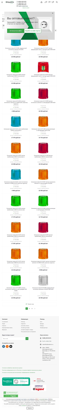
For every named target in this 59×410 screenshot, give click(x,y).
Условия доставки (25, 327)
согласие (23, 405)
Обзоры (42, 325)
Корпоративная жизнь (7, 327)
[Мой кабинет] (41, 2)
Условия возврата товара (27, 329)
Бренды (42, 323)
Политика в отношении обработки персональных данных (29, 370)
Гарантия (23, 323)
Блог (41, 321)
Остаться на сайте (16, 31)
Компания (4, 319)
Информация (24, 319)
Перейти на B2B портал (32, 31)
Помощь (23, 321)
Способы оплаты (25, 325)
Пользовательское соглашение (28, 331)
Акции (3, 323)
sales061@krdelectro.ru (47, 344)
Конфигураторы (44, 327)
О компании (5, 321)
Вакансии (4, 329)
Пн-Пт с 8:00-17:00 (23, 6)
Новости (4, 325)
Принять (30, 408)
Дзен (10, 346)
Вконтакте (3, 346)
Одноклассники (7, 346)
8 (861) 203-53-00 (46, 338)
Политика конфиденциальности (9, 370)
